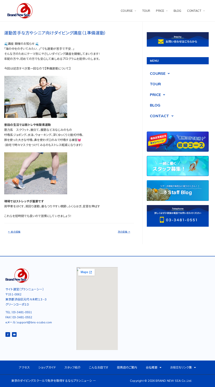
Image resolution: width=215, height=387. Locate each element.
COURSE (127, 11)
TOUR (146, 11)
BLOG (177, 11)
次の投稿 (124, 231)
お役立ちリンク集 (181, 367)
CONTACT (194, 11)
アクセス (24, 367)
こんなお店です (99, 367)
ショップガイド (47, 367)
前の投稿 (14, 231)
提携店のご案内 (127, 367)
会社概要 (152, 367)
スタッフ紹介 (72, 367)
